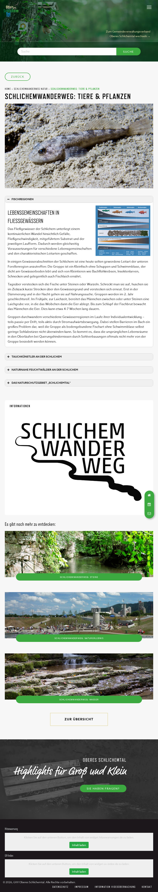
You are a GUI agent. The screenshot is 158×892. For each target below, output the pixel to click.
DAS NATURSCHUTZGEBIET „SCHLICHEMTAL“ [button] (41, 383)
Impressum (82, 886)
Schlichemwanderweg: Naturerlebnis (79, 638)
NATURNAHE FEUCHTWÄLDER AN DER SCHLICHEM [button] (45, 370)
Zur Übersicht (79, 719)
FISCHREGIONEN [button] (23, 199)
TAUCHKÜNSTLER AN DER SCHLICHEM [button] (37, 357)
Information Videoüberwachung (115, 886)
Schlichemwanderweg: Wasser (79, 699)
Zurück (17, 76)
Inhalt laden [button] (79, 845)
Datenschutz (60, 886)
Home (8, 88)
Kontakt (147, 886)
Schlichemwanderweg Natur (31, 88)
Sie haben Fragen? (103, 788)
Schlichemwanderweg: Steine (79, 576)
